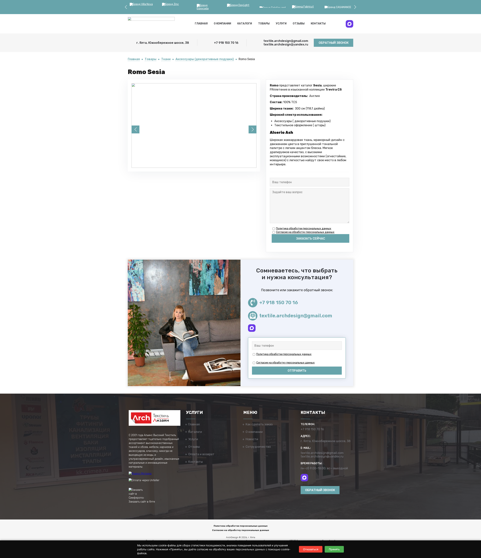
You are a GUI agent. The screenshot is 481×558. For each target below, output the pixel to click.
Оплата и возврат (201, 454)
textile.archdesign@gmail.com (295, 316)
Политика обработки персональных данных (303, 228)
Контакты (318, 23)
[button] (126, 7)
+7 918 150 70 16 (278, 302)
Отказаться (310, 549)
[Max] (349, 24)
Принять (334, 549)
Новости (252, 439)
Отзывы (299, 23)
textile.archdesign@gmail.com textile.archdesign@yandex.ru (322, 454)
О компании (222, 23)
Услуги (281, 23)
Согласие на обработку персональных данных (305, 232)
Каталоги (244, 23)
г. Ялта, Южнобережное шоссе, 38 (325, 441)
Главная (201, 23)
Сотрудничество (258, 446)
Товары (264, 23)
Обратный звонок (334, 43)
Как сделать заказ (259, 424)
